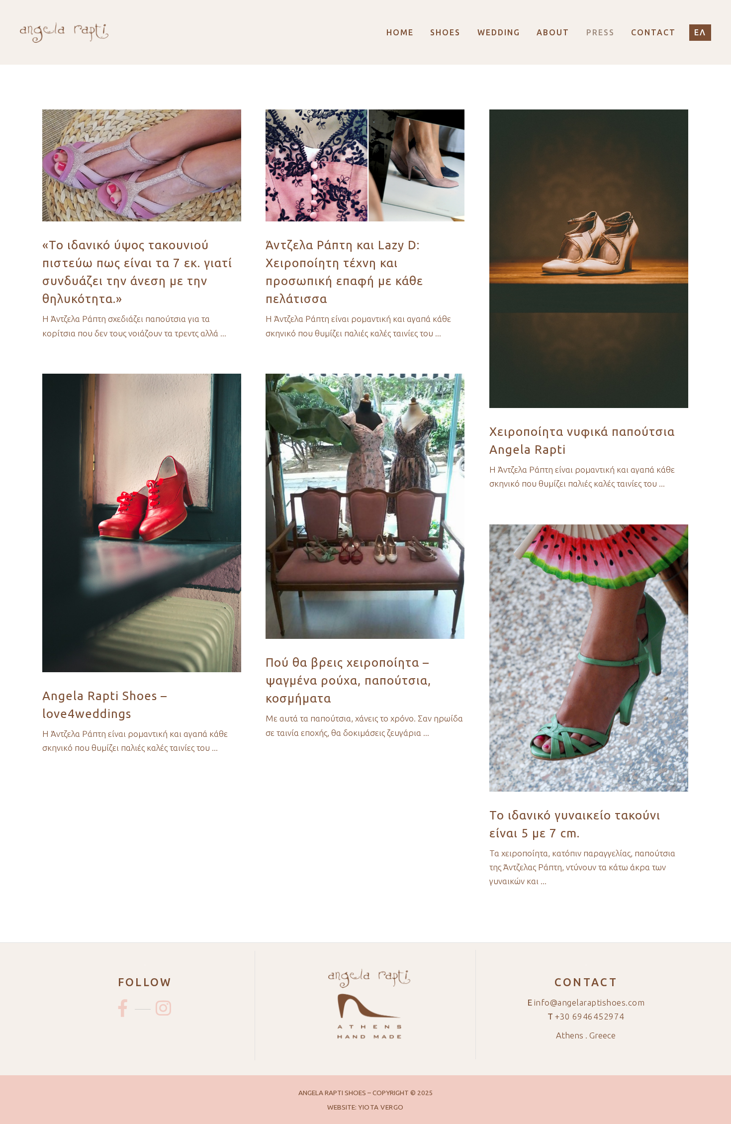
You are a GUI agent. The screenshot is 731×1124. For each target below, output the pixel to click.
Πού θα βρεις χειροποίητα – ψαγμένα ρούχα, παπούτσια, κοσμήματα (348, 680)
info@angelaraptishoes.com (589, 1002)
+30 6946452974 (590, 1016)
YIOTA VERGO (381, 1107)
